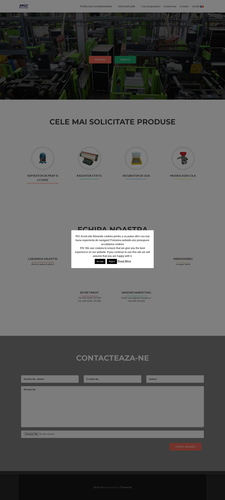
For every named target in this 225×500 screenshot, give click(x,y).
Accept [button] (100, 261)
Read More (124, 261)
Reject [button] (112, 261)
